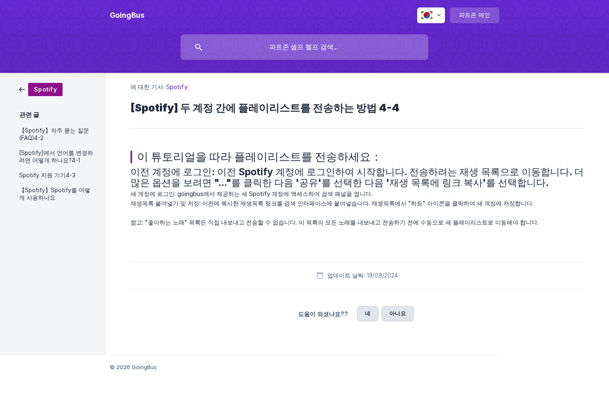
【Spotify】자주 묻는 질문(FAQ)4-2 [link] (54, 134)
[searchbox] (304, 47)
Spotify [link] (177, 86)
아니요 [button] (397, 313)
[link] (41, 89)
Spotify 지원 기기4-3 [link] (47, 175)
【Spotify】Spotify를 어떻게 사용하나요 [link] (54, 194)
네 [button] (367, 313)
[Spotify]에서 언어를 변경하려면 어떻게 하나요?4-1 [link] (56, 157)
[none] (127, 15)
